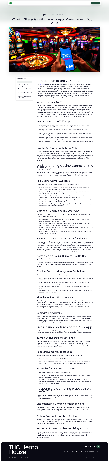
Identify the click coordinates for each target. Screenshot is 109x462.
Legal (98, 457)
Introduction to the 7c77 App (24, 82)
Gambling (64, 14)
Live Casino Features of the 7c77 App (25, 93)
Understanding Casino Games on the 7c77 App (24, 85)
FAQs (77, 452)
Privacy (90, 457)
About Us (85, 457)
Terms (94, 457)
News (72, 452)
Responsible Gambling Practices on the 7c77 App (24, 97)
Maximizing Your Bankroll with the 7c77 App (25, 89)
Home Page (65, 452)
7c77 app (42, 84)
